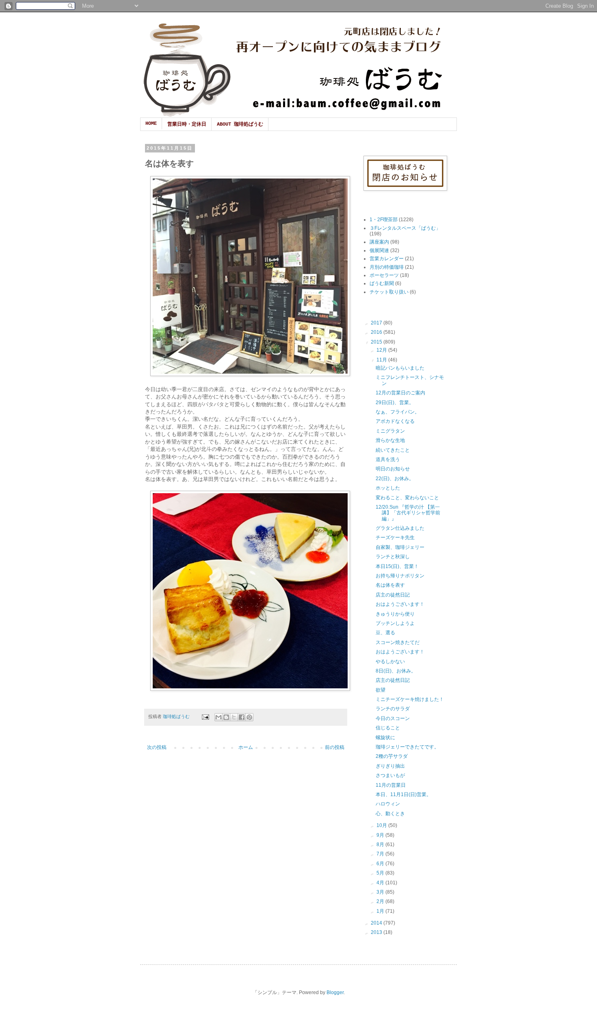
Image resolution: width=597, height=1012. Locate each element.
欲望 (380, 690)
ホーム (245, 747)
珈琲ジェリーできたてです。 (407, 747)
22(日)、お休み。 (395, 478)
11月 (382, 360)
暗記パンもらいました (400, 368)
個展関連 (379, 250)
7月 (380, 854)
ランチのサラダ (393, 709)
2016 (377, 332)
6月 (380, 863)
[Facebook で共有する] (242, 717)
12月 (382, 350)
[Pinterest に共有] (249, 717)
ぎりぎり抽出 (390, 766)
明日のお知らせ (393, 469)
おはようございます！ (400, 604)
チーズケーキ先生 (395, 537)
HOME (151, 123)
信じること (388, 728)
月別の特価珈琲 (387, 267)
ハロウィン (388, 804)
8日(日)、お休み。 (396, 671)
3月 (380, 892)
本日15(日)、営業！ (397, 566)
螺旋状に (385, 737)
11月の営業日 (391, 785)
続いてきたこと (393, 450)
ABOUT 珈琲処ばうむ (240, 124)
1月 (380, 911)
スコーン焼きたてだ (398, 642)
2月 (380, 901)
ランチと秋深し (393, 556)
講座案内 (379, 242)
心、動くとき (390, 813)
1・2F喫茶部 (384, 219)
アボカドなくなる (395, 421)
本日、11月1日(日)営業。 (403, 794)
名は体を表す (390, 585)
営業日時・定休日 (186, 124)
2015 (377, 342)
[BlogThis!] (226, 717)
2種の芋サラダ (392, 756)
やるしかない (390, 661)
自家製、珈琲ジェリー (400, 547)
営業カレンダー (387, 258)
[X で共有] (234, 717)
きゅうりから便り (395, 614)
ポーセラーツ (384, 275)
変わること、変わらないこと (407, 498)
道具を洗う (388, 459)
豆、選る (385, 632)
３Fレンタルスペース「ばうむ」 (405, 228)
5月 (380, 873)
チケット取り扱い (389, 292)
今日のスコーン (393, 718)
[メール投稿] (205, 716)
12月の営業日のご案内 (400, 393)
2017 (377, 323)
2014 (377, 923)
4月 (380, 883)
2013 (377, 932)
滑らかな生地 (390, 440)
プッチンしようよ (395, 623)
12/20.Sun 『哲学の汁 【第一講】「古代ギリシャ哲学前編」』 (408, 513)
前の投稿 (334, 747)
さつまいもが (390, 775)
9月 (380, 835)
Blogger (335, 992)
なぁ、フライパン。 (398, 412)
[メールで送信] (218, 717)
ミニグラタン (390, 431)
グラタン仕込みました (400, 528)
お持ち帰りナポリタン (400, 576)
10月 (382, 825)
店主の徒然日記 (393, 595)
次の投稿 (157, 747)
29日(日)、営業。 (395, 402)
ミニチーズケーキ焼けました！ (410, 699)
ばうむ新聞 (382, 283)
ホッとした (388, 488)
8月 (380, 844)
